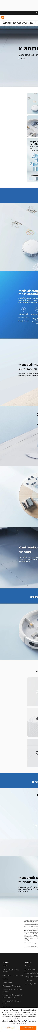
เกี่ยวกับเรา (28, 966)
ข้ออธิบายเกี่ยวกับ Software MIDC (13, 975)
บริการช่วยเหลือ (7, 982)
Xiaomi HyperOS (30, 984)
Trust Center (29, 980)
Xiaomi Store (7, 1007)
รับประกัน (5, 979)
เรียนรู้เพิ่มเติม (21, 1023)
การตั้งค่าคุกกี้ (9, 1028)
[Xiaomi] (2, 17)
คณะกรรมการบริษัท (30, 969)
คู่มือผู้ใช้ (5, 966)
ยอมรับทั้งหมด (28, 1028)
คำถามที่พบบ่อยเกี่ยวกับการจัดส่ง (12, 986)
